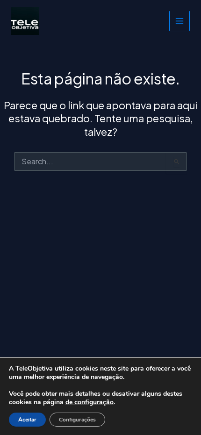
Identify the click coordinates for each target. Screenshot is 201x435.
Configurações (77, 419)
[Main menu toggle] (179, 21)
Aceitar (27, 419)
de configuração (89, 402)
